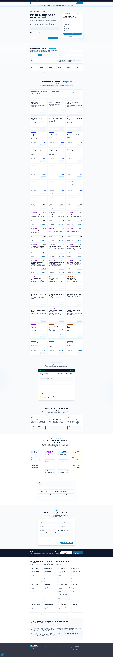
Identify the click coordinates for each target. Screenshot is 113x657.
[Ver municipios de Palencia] (82, 601)
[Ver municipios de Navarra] (55, 601)
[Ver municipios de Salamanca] (55, 604)
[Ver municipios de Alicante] (68, 568)
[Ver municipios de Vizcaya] (82, 611)
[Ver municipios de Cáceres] (55, 575)
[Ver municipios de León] (82, 588)
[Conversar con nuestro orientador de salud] (2, 654)
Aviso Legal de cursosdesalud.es (61, 647)
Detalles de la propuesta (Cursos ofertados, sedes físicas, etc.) (48, 532)
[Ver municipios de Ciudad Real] (55, 578)
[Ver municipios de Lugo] (55, 591)
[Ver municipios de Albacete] (55, 568)
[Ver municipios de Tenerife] (68, 608)
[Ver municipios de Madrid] (68, 591)
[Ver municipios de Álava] (41, 568)
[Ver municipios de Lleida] (41, 591)
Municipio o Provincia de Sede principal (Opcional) (46, 528)
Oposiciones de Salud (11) (36, 93)
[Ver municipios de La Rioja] (55, 588)
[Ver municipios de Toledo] (41, 611)
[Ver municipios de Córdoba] (68, 578)
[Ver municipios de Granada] (55, 581)
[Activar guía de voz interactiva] (77, 13)
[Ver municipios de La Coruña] (41, 588)
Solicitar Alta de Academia (67, 542)
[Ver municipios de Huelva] (41, 584)
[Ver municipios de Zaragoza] (55, 614)
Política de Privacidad (60, 646)
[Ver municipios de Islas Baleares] (68, 584)
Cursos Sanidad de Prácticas (47, 646)
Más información (43, 112)
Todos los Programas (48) (35, 91)
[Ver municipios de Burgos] (41, 575)
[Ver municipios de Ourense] (68, 601)
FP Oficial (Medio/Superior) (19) (55, 91)
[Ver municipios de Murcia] (41, 601)
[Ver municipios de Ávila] (55, 571)
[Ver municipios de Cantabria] (82, 575)
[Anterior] (30, 68)
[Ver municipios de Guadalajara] (68, 581)
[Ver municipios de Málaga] (82, 591)
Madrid (58, 594)
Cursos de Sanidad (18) (45, 91)
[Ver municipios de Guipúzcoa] (82, 581)
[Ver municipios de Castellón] (41, 578)
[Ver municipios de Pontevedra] (41, 604)
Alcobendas (59, 598)
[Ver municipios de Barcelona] (82, 571)
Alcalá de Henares (65, 594)
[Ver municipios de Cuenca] (82, 578)
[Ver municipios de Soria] (41, 608)
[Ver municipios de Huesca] (55, 584)
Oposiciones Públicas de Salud (47, 648)
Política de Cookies (59, 648)
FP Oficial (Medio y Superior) (47, 647)
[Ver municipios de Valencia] (55, 611)
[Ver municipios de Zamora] (41, 614)
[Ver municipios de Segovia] (68, 604)
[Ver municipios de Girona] (41, 581)
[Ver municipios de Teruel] (82, 608)
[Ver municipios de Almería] (82, 568)
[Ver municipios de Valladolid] (68, 611)
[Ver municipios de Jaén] (82, 584)
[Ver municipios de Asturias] (41, 571)
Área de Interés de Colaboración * (61, 528)
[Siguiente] (83, 68)
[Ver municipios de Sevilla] (82, 604)
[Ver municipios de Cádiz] (68, 575)
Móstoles (61, 594)
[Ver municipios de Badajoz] (68, 571)
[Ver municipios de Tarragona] (55, 608)
